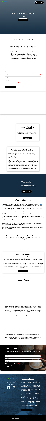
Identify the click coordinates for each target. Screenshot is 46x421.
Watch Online (26, 191)
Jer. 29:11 (21, 219)
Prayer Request (26, 410)
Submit (8, 366)
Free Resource (23, 19)
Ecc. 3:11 (25, 213)
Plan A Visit (39, 2)
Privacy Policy (17, 418)
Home (13, 418)
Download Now (10, 87)
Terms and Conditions (14, 82)
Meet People (23, 270)
